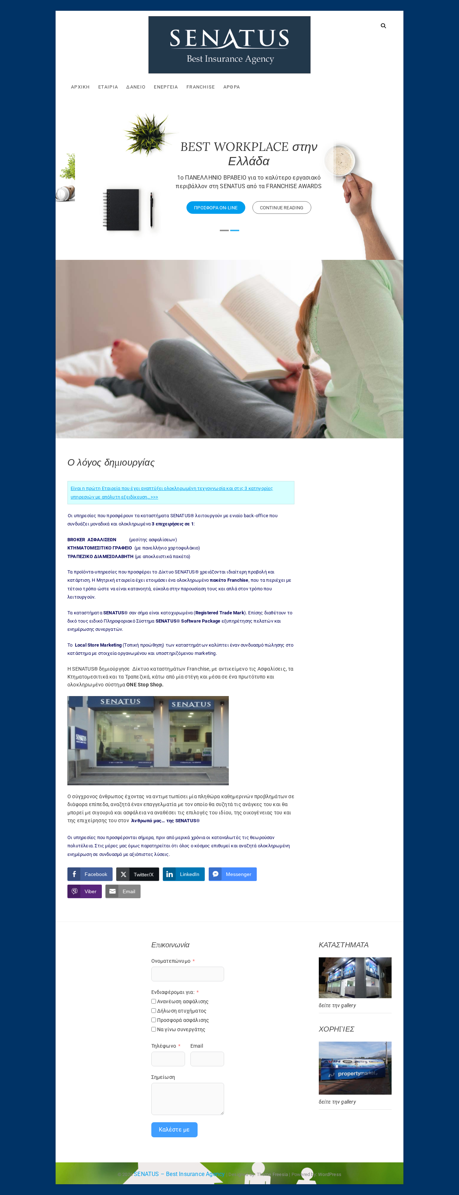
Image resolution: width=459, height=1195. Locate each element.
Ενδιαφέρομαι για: (172, 992)
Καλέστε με (174, 1129)
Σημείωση (163, 1077)
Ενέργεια (166, 87)
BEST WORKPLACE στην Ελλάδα (229, 153)
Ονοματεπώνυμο (171, 961)
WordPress (329, 1174)
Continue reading (262, 207)
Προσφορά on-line (196, 207)
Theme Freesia (272, 1174)
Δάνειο (136, 87)
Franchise (200, 87)
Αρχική (80, 87)
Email (196, 1046)
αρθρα (231, 87)
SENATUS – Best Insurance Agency (179, 1174)
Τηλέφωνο (163, 1046)
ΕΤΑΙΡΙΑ (108, 87)
